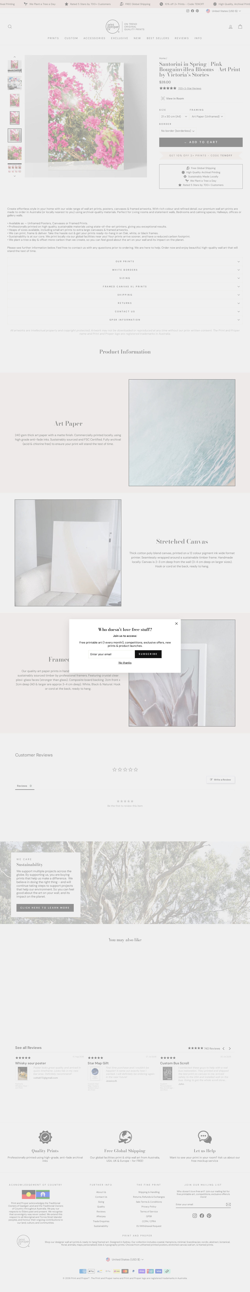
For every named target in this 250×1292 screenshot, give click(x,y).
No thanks (125, 663)
